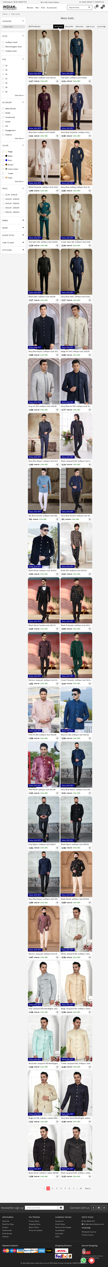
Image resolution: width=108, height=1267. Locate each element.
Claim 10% (89, 643)
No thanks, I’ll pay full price (63, 655)
